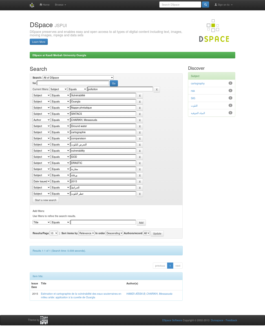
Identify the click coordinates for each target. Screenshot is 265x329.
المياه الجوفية (198, 113)
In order (100, 233)
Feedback (231, 320)
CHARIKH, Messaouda (159, 293)
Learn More (38, 42)
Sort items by (69, 233)
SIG (193, 98)
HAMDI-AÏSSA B (135, 293)
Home (46, 4)
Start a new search (45, 200)
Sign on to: (224, 4)
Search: (37, 77)
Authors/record (133, 233)
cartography (198, 83)
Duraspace (217, 320)
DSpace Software (172, 320)
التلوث (194, 105)
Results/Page (41, 233)
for (34, 83)
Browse (59, 4)
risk (193, 91)
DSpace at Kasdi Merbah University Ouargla (59, 55)
